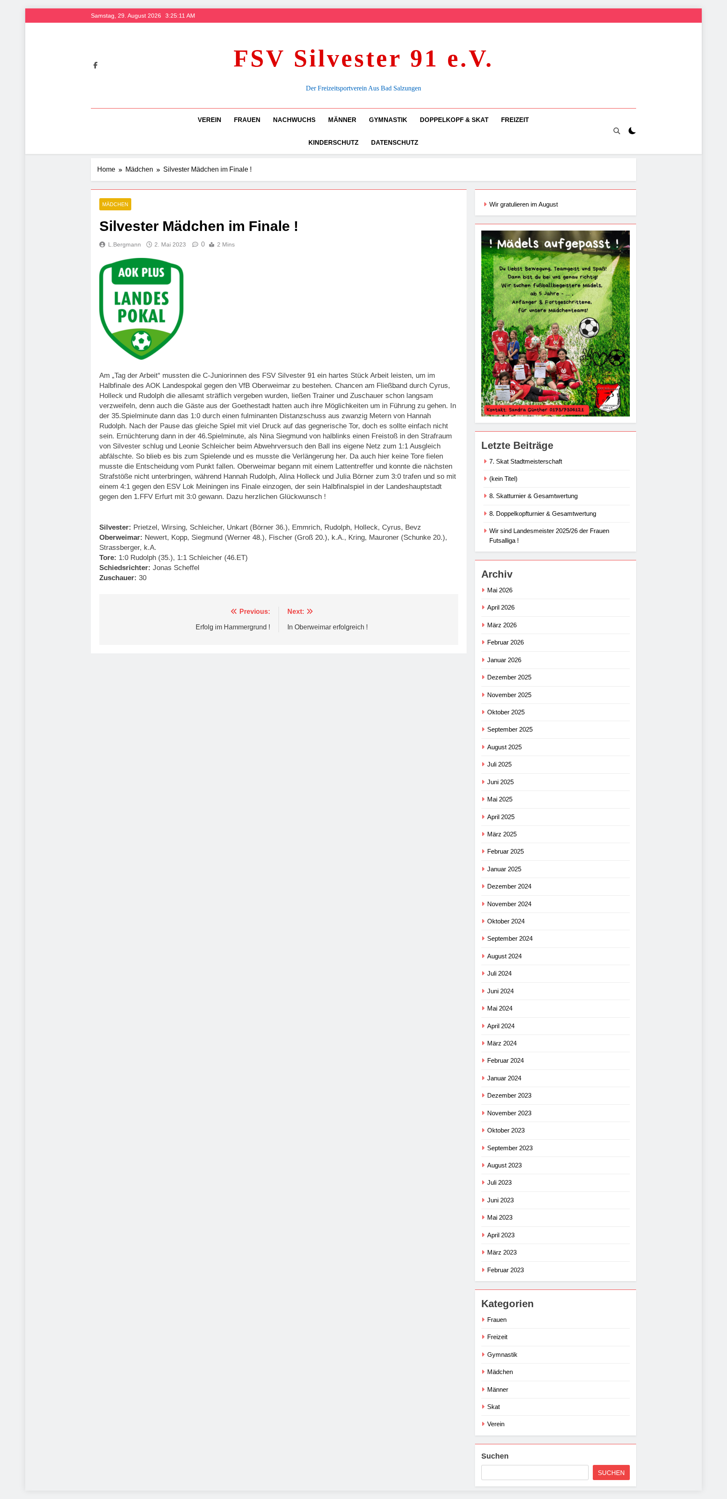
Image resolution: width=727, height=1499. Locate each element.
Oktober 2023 (506, 1130)
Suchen (495, 1456)
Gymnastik (388, 119)
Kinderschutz (333, 142)
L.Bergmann (124, 244)
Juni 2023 (500, 1200)
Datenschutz (394, 142)
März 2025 (502, 834)
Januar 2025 (504, 869)
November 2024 (509, 903)
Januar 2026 (504, 659)
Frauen (247, 119)
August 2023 (504, 1165)
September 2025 (510, 729)
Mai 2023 (499, 1217)
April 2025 (501, 816)
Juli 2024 (499, 973)
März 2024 (502, 1043)
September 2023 (510, 1147)
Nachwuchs (294, 119)
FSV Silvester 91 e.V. (363, 58)
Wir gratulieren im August (523, 204)
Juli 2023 (499, 1182)
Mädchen (115, 204)
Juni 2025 (500, 781)
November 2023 (509, 1113)
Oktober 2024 (506, 921)
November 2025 (509, 694)
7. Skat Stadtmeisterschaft (525, 461)
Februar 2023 (505, 1269)
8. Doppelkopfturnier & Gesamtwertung (542, 513)
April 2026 (501, 607)
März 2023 (502, 1252)
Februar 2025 (505, 851)
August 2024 (504, 956)
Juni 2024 (500, 991)
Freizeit (515, 119)
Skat (493, 1406)
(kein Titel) (503, 478)
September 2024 (510, 938)
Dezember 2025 (509, 677)
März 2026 (502, 625)
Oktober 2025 (506, 712)
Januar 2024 (504, 1078)
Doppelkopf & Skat (454, 119)
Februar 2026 (505, 642)
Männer (342, 119)
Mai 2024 (499, 1008)
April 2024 (501, 1025)
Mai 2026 (499, 590)
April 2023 (501, 1235)
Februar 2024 (505, 1060)
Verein (209, 119)
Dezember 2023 (509, 1095)
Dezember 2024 (509, 886)
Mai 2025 (499, 799)
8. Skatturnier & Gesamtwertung (533, 495)
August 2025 (504, 747)
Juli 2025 (499, 764)
